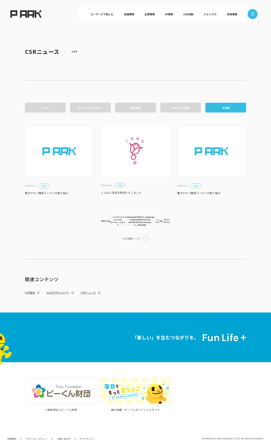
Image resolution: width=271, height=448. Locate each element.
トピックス (210, 14)
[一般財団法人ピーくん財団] (61, 391)
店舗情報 (129, 14)
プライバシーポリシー (37, 438)
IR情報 (169, 14)
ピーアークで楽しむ (102, 14)
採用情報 (232, 14)
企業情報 (150, 14)
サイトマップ (86, 438)
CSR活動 (188, 14)
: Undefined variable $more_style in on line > (135, 221)
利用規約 (11, 438)
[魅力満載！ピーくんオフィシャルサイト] (135, 391)
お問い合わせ (63, 438)
